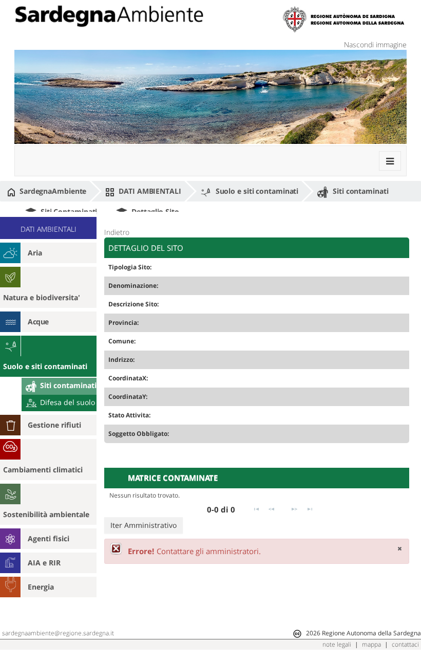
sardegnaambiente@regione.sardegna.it (58, 633)
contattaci (405, 644)
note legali (336, 644)
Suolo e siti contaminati (256, 191)
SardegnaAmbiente (51, 191)
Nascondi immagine (375, 44)
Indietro (116, 232)
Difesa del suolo (66, 402)
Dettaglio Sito (154, 211)
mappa (371, 644)
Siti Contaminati (68, 211)
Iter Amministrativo (143, 525)
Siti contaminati (359, 191)
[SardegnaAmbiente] (108, 16)
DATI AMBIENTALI (149, 191)
